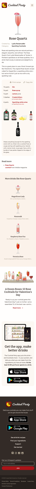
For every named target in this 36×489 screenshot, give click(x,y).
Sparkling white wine (19, 102)
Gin (13, 87)
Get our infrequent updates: (11, 460)
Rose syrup (16, 90)
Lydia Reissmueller (18, 44)
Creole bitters (17, 97)
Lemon (14, 94)
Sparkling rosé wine (18, 104)
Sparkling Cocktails (19, 46)
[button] (15, 82)
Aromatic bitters (17, 99)
